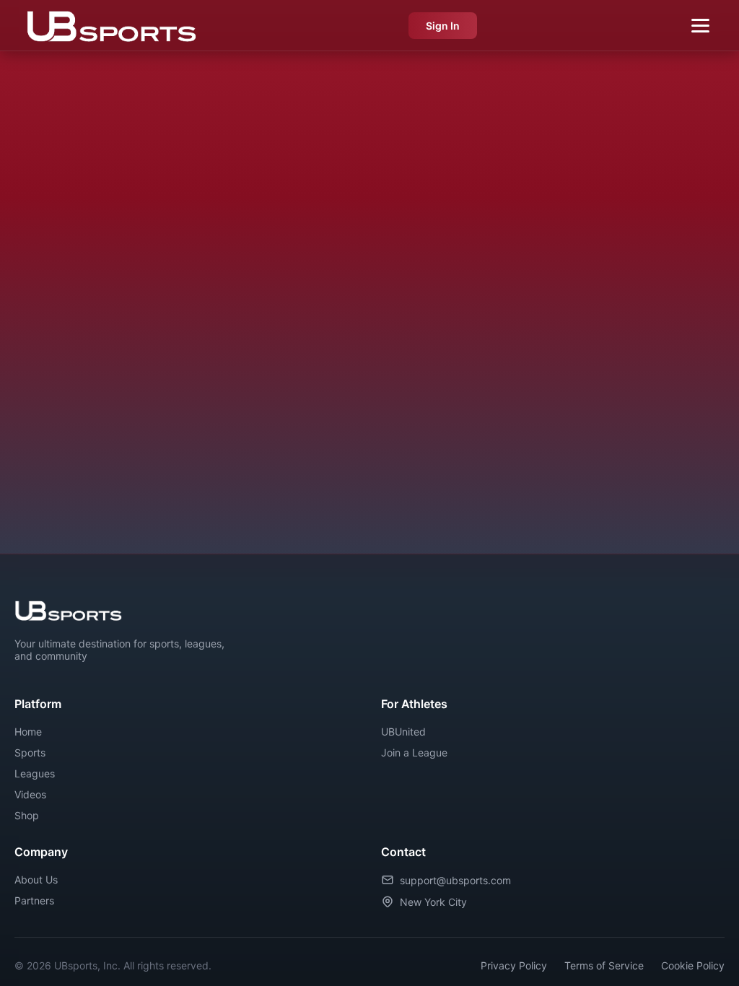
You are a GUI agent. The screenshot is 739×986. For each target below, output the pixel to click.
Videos (30, 794)
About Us (36, 879)
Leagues (34, 773)
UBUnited (403, 731)
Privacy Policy (514, 965)
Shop (26, 815)
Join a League (414, 752)
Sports (29, 752)
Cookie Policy (693, 965)
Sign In (443, 25)
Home (28, 731)
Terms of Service (604, 965)
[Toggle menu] (700, 25)
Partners (34, 900)
